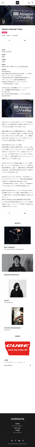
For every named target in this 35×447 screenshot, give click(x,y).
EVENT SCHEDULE (8, 365)
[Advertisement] (17, 393)
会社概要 (17, 430)
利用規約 (17, 423)
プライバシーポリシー (17, 426)
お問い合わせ (17, 428)
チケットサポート (17, 432)
